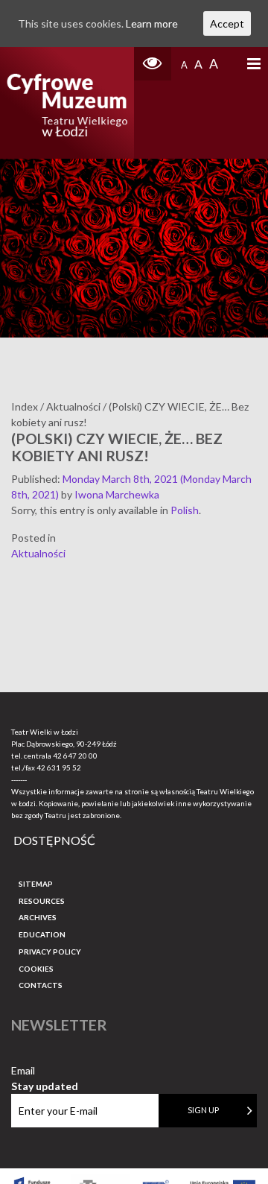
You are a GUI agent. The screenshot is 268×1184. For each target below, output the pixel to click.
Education (42, 934)
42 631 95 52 (58, 767)
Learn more (152, 23)
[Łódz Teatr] (67, 103)
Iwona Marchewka (116, 494)
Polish (184, 510)
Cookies (36, 968)
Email (44, 1071)
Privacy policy (50, 951)
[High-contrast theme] (152, 63)
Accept (227, 23)
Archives (38, 917)
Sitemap (36, 883)
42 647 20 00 (75, 755)
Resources (42, 900)
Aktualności (38, 553)
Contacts (41, 985)
